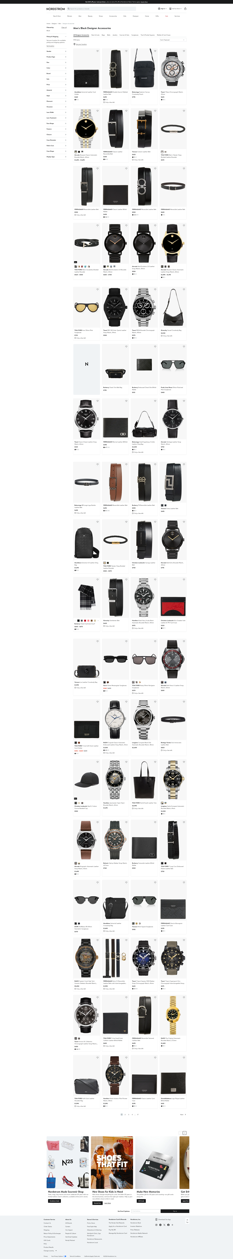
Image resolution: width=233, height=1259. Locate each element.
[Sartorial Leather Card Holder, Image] (86, 69)
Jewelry (115, 35)
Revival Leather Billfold (115, 442)
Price (48, 85)
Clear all (64, 27)
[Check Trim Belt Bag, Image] (115, 364)
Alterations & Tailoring (94, 1230)
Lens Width (50, 112)
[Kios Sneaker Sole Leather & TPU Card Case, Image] (173, 597)
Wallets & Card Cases (163, 35)
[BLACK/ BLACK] (79, 152)
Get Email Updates (71, 1237)
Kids (125, 16)
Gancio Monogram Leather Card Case (171, 924)
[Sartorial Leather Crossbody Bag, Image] (115, 900)
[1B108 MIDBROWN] (79, 743)
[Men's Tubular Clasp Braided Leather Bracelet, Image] (173, 128)
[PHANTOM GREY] (82, 803)
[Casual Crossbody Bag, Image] (173, 307)
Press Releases (135, 1230)
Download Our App (164, 1219)
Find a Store (91, 1223)
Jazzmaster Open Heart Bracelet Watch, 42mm (114, 804)
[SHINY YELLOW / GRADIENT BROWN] (140, 682)
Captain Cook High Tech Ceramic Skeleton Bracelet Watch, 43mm (85, 983)
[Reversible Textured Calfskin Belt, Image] (144, 1015)
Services (177, 16)
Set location (50, 46)
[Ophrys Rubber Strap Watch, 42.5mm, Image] (115, 840)
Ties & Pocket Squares (148, 35)
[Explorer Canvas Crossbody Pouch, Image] (144, 69)
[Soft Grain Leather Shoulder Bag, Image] (86, 1075)
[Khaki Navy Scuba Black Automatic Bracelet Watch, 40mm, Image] (144, 597)
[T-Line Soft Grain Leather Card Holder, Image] (86, 719)
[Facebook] (168, 1225)
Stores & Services (92, 1219)
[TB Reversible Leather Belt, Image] (144, 482)
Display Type (51, 157)
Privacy (46, 1256)
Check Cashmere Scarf (84, 624)
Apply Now (144, 2)
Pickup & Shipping (52, 36)
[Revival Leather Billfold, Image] (115, 418)
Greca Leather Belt (169, 508)
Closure (49, 134)
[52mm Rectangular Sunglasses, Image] (115, 659)
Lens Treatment (51, 118)
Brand (48, 73)
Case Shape (50, 151)
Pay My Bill (112, 1230)
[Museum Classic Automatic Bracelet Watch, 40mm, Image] (86, 128)
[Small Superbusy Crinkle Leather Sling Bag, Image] (144, 418)
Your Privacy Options (57, 1256)
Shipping (46, 1230)
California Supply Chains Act (92, 1256)
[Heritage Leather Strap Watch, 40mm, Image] (173, 418)
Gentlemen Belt (111, 620)
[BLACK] (104, 682)
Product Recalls (49, 1247)
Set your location (81, 44)
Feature (49, 129)
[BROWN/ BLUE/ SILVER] (79, 1038)
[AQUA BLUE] (85, 266)
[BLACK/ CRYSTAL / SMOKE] (76, 923)
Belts (108, 35)
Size (48, 62)
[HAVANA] (108, 682)
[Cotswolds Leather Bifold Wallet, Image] (144, 840)
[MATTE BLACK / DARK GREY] (133, 923)
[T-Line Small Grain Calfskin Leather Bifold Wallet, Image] (115, 1015)
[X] (164, 1225)
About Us (68, 1219)
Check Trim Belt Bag (112, 387)
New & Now (57, 16)
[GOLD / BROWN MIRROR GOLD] (137, 923)
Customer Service (49, 1219)
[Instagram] (156, 1225)
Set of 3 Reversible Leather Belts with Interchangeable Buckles (114, 983)
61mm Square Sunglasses (142, 927)
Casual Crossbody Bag (171, 330)
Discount (49, 101)
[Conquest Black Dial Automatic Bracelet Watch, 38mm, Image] (144, 719)
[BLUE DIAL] (114, 266)
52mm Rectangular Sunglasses (115, 685)
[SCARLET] (82, 266)
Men (80, 16)
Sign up (175, 1211)
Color (48, 68)
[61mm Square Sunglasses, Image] (144, 900)
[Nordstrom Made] (68, 1162)
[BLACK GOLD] (165, 505)
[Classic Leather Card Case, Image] (144, 1075)
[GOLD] (79, 863)
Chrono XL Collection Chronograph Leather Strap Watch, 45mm (85, 1043)
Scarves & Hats (124, 35)
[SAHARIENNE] (79, 803)
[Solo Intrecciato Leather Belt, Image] (173, 719)
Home (147, 16)
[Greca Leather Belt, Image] (173, 482)
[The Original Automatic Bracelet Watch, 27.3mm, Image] (173, 1015)
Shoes (101, 16)
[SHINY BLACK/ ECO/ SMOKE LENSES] (133, 682)
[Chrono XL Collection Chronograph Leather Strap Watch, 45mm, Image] (86, 1015)
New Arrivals (95, 35)
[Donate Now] (112, 1162)
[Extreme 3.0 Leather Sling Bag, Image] (86, 539)
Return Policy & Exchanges (52, 1233)
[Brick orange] (92, 621)
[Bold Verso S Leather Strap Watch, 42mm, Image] (173, 659)
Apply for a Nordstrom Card (118, 1226)
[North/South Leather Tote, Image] (144, 779)
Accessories (113, 16)
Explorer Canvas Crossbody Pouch (141, 93)
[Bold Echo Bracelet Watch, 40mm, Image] (173, 539)
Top (187, 1222)
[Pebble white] (82, 621)
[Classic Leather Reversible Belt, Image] (115, 128)
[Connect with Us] (172, 1225)
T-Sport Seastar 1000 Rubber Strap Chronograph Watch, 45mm (143, 982)
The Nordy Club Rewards (116, 1223)
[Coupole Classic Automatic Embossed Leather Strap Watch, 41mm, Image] (115, 719)
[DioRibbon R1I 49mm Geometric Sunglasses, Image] (86, 900)
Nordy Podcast (70, 1240)
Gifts (157, 16)
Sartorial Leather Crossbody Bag (112, 924)
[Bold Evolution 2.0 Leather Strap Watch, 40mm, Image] (144, 243)
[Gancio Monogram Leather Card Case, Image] (173, 900)
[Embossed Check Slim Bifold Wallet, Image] (144, 364)
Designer (136, 16)
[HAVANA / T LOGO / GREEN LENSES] (137, 682)
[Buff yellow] (95, 621)
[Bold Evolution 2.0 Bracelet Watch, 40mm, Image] (115, 243)
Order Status (48, 1226)
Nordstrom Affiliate (136, 1237)
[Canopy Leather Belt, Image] (144, 539)
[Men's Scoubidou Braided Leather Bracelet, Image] (86, 243)
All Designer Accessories (81, 35)
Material (49, 90)
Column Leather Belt (141, 152)
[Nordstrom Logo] (56, 9)
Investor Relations (136, 1226)
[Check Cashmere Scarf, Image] (86, 597)
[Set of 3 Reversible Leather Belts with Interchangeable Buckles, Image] (115, 958)
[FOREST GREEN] (108, 563)
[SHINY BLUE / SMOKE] (79, 923)
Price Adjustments (49, 1237)
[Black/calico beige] (78, 621)
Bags (103, 35)
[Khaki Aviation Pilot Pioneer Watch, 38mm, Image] (115, 1075)
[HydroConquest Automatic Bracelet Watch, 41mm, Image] (173, 779)
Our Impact (69, 1230)
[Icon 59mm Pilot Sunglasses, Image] (86, 307)
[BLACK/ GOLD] (162, 266)
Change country (49, 1251)
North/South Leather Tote (144, 803)
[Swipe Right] (184, 1133)
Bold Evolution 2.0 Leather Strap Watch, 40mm (143, 267)
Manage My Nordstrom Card (118, 1233)
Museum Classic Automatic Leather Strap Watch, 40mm (172, 271)
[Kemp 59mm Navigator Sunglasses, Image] (144, 659)
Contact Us (47, 1223)
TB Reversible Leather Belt (143, 505)
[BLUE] (111, 266)
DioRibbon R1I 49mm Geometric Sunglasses (83, 928)
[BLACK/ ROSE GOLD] (169, 266)
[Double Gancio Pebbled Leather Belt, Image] (115, 69)
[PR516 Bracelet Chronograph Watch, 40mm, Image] (144, 307)
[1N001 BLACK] (76, 743)
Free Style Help (92, 1226)
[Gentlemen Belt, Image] (115, 597)
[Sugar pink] (88, 621)
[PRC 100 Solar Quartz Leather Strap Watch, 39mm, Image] (115, 307)
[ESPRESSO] (165, 863)
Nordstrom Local (92, 1242)
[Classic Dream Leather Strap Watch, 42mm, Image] (86, 418)
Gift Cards (141, 1201)
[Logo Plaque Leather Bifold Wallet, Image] (173, 1075)
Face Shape (50, 123)
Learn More (107, 1203)
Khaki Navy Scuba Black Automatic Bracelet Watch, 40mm (143, 621)
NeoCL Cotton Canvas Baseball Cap (85, 807)
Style (48, 96)
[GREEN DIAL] (108, 266)
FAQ (45, 1244)
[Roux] (85, 621)
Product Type (51, 57)
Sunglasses (135, 35)
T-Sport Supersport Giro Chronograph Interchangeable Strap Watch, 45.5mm (172, 983)
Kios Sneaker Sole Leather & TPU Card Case (173, 621)
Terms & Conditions (75, 1256)
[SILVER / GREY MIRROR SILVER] (140, 923)
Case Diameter (51, 140)
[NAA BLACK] (162, 152)
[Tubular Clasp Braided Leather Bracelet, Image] (115, 539)
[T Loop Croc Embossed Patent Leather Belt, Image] (173, 840)
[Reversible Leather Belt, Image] (86, 186)
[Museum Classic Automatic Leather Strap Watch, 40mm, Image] (173, 243)
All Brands (68, 1223)
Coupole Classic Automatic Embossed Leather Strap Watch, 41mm (115, 744)
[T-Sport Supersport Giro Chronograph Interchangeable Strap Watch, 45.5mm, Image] (173, 958)
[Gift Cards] (156, 1162)
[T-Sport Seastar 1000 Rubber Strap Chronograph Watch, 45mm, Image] (144, 958)
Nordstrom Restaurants (94, 1239)
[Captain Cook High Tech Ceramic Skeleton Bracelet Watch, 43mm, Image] (86, 958)
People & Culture (70, 1233)
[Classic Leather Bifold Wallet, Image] (115, 186)
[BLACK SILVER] (162, 505)
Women (69, 16)
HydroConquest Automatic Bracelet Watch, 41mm (172, 807)
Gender (49, 51)
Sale (166, 16)
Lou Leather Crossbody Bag (85, 682)
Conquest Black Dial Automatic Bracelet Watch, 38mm (143, 744)
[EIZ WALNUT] (79, 266)
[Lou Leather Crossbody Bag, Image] (86, 659)
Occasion (50, 107)
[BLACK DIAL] (104, 266)
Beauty (90, 16)
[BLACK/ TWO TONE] (76, 152)
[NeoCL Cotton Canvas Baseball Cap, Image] (86, 779)
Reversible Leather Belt (86, 209)
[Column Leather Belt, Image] (144, 128)
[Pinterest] (160, 1225)
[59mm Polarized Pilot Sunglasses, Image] (173, 364)
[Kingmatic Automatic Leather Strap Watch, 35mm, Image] (86, 840)
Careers (67, 1226)
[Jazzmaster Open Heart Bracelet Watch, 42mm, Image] (115, 779)
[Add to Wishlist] (97, 51)
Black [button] (48, 31)
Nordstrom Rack (135, 1223)
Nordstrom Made (54, 1201)
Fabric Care (50, 146)
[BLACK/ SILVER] (82, 152)
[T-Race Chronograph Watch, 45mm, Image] (173, 69)
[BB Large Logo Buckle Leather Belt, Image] (86, 482)
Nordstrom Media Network (139, 1233)
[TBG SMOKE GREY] (165, 152)
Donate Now (97, 1203)
